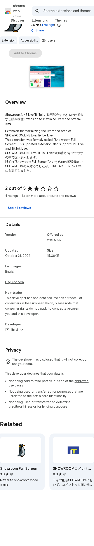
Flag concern (14, 282)
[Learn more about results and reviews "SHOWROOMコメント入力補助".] (64, 474)
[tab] (17, 20)
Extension (9, 40)
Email (15, 330)
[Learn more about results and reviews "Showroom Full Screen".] (11, 474)
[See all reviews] (19, 208)
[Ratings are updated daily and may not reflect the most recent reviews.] (59, 24)
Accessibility (29, 40)
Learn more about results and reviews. (49, 196)
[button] (47, 77)
